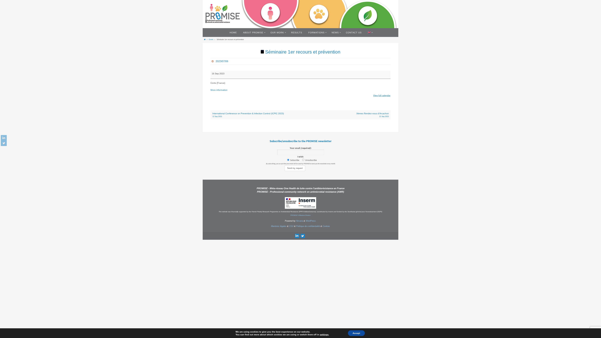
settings (324, 334)
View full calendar (381, 95)
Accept (356, 333)
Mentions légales (278, 226)
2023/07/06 (222, 61)
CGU (291, 226)
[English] (369, 32)
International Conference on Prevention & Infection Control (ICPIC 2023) (248, 114)
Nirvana (299, 221)
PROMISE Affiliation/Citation (300, 215)
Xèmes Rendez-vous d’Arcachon (372, 114)
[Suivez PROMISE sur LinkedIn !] (3, 138)
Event (211, 39)
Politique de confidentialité (308, 226)
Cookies (326, 226)
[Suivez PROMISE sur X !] (3, 143)
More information (219, 90)
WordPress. (311, 221)
